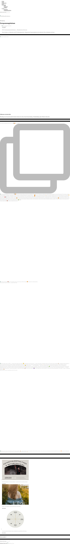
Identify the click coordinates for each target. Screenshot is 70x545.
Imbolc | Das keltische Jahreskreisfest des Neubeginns (11, 506)
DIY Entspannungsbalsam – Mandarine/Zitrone (14, 29)
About (3, 8)
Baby (5, 5)
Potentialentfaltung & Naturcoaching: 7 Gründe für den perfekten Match (14, 481)
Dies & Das (4, 4)
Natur (3, 2)
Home (3, 1)
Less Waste (6, 6)
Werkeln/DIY (4, 3)
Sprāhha (5, 7)
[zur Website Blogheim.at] (10, 543)
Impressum (6, 9)
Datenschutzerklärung (7, 10)
